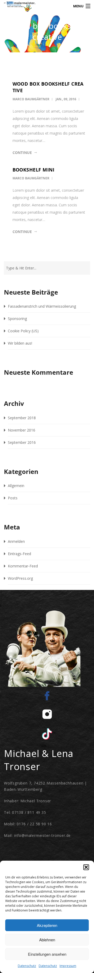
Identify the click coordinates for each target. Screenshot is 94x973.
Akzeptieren (47, 925)
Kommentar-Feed (23, 565)
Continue (22, 152)
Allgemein (16, 485)
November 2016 (21, 430)
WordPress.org (20, 578)
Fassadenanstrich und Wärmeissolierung (42, 306)
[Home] (15, 7)
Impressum (68, 966)
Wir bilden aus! (20, 343)
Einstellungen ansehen (47, 954)
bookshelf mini (34, 170)
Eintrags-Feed (19, 553)
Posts (12, 497)
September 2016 (22, 442)
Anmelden (16, 541)
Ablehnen (47, 939)
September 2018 (22, 417)
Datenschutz (27, 966)
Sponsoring (17, 318)
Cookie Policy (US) (23, 330)
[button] (86, 867)
